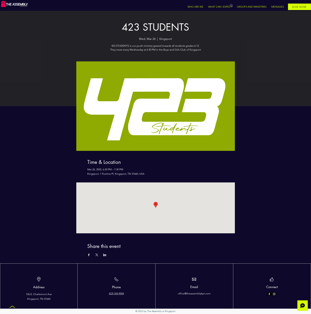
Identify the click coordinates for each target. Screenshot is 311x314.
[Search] (231, 5)
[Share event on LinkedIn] (104, 255)
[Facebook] (269, 294)
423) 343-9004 (116, 293)
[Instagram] (274, 294)
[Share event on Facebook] (88, 255)
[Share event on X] (96, 255)
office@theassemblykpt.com (194, 293)
